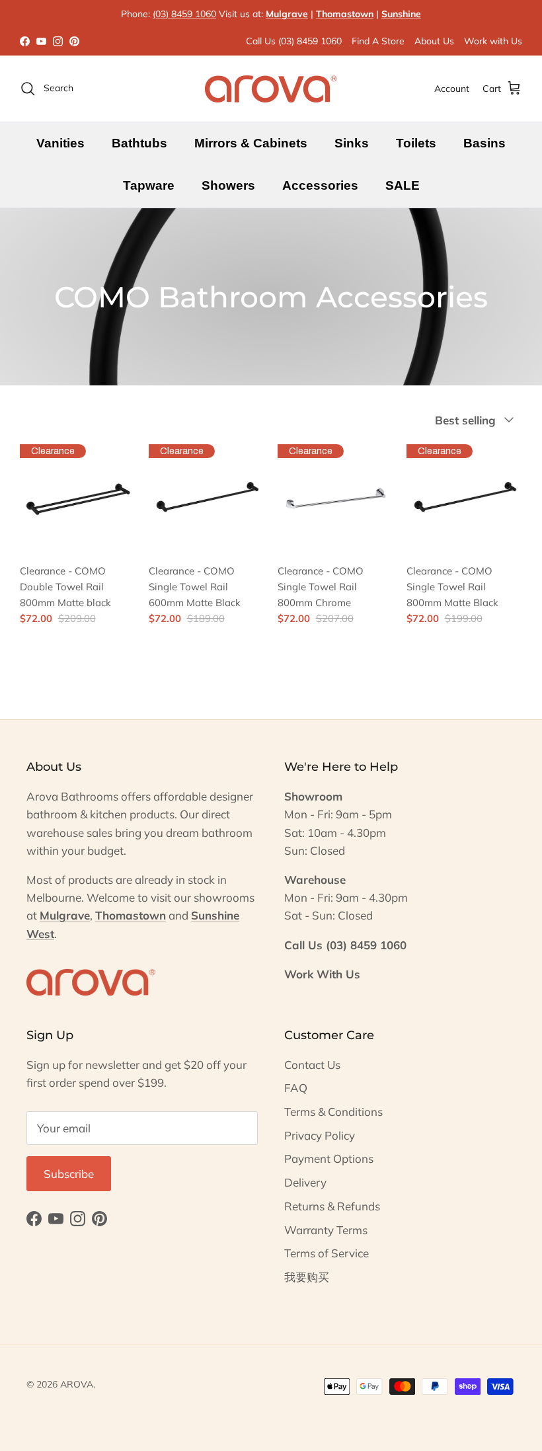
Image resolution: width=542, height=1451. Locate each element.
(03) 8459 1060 (184, 14)
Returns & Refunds (332, 1206)
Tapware (148, 185)
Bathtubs (139, 143)
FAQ (295, 1088)
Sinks (351, 143)
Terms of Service (326, 1253)
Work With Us (322, 974)
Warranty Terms (326, 1230)
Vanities (60, 143)
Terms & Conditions (333, 1111)
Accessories (320, 185)
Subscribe (69, 1174)
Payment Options (328, 1158)
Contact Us (312, 1065)
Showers (228, 185)
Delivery (305, 1182)
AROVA (76, 1384)
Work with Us (493, 41)
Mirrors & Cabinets (250, 143)
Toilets (416, 143)
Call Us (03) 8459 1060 (294, 41)
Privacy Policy (319, 1135)
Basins (484, 143)
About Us (434, 41)
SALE (402, 185)
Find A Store (378, 41)
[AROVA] (271, 88)
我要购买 (306, 1277)
